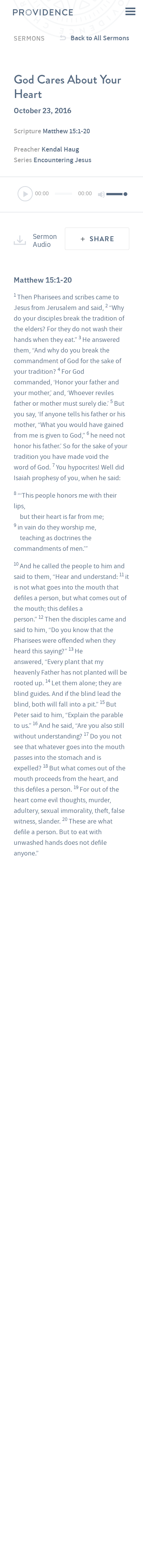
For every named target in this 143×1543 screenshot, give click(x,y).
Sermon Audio (44, 240)
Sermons (29, 38)
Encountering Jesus (63, 159)
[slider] (115, 194)
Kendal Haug (60, 149)
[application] (71, 194)
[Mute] (101, 194)
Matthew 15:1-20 (66, 130)
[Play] (25, 194)
